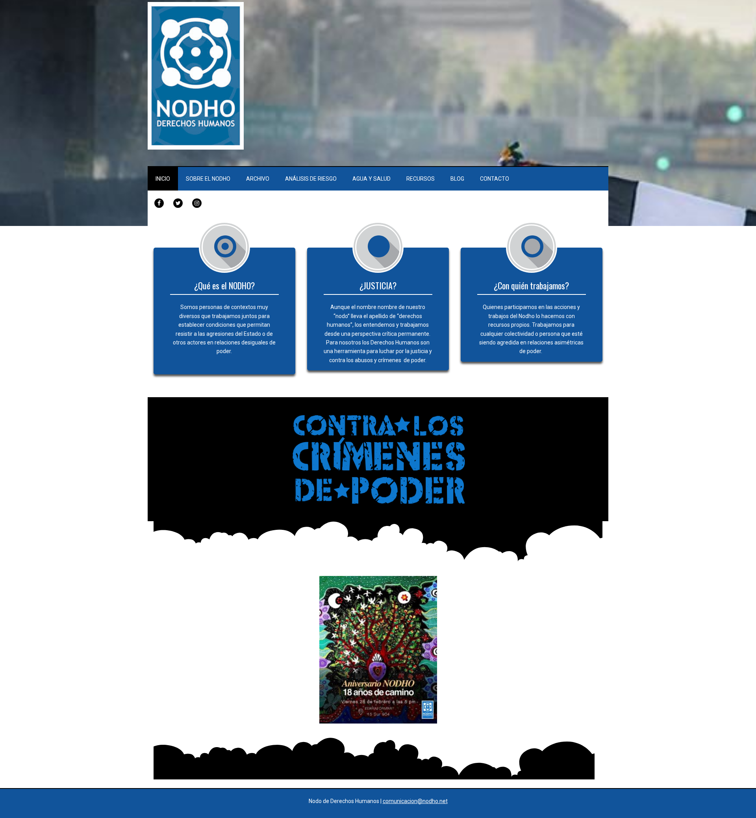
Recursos (420, 179)
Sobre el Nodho (208, 179)
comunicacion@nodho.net (415, 801)
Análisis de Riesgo (311, 179)
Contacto (494, 179)
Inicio (163, 179)
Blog (457, 179)
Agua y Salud (371, 179)
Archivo (257, 179)
